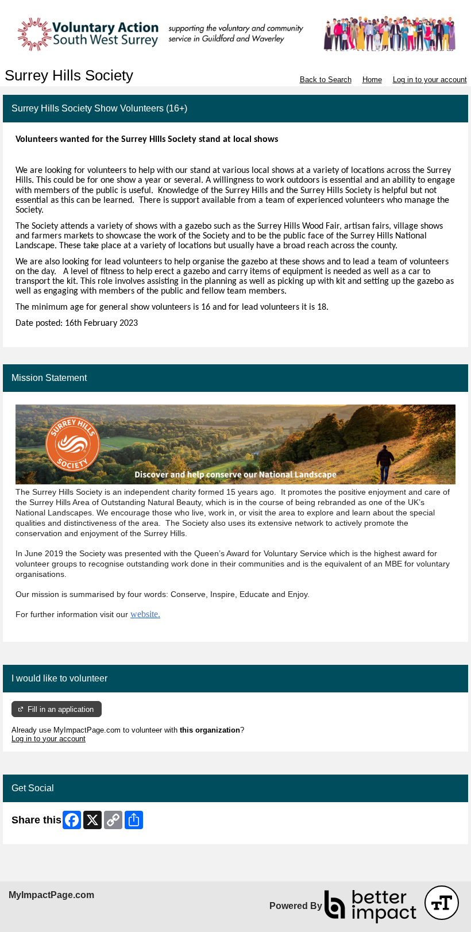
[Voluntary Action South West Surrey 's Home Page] (235, 34)
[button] (441, 902)
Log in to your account (430, 79)
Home (372, 79)
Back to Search (326, 79)
